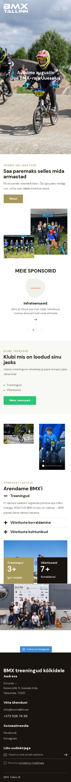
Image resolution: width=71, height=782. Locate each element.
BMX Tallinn (11, 777)
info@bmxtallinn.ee (16, 709)
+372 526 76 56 (15, 716)
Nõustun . (26, 762)
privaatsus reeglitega (31, 763)
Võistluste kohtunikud (29, 532)
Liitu (64, 754)
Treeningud (19, 496)
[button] (29, 330)
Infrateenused (35, 303)
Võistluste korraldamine (30, 522)
